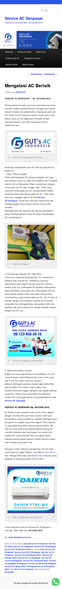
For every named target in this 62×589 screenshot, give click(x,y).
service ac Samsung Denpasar (42, 563)
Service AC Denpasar (24, 18)
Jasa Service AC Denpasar (35, 543)
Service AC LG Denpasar (29, 557)
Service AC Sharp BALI (15, 566)
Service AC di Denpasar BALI (28, 555)
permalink (9, 572)
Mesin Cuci (41, 51)
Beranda (9, 51)
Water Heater (28, 64)
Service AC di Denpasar (45, 546)
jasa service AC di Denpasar (28, 552)
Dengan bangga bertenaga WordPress (31, 583)
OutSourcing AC (12, 58)
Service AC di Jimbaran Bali (17, 549)
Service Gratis (11, 64)
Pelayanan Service (32, 58)
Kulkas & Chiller (24, 51)
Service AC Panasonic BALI (35, 560)
